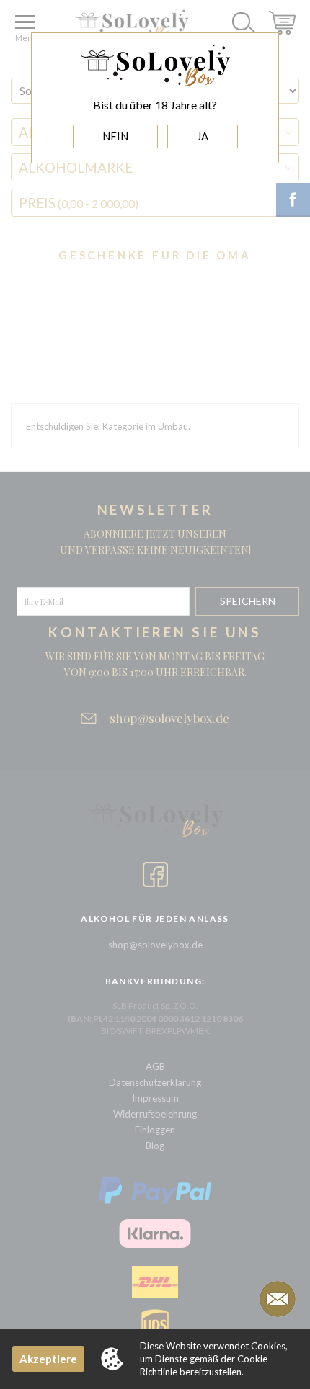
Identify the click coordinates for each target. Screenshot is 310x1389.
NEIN (115, 136)
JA (202, 136)
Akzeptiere (48, 1358)
